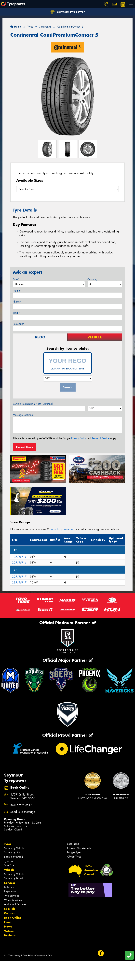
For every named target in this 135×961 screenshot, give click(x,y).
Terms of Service (100, 438)
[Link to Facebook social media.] (101, 953)
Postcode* (18, 324)
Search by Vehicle (14, 848)
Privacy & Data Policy (23, 955)
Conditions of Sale (43, 955)
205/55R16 (19, 562)
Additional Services (15, 904)
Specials (9, 909)
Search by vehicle (61, 529)
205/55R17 (19, 576)
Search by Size (12, 852)
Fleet (7, 922)
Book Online (12, 917)
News (8, 926)
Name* (17, 290)
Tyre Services (11, 895)
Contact (9, 913)
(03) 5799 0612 (21, 805)
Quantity (92, 279)
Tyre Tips (9, 865)
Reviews (10, 935)
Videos (9, 931)
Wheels (9, 870)
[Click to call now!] (106, 4)
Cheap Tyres (74, 856)
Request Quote (24, 447)
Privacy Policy (78, 438)
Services (9, 883)
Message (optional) (23, 415)
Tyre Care (9, 861)
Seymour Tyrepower (70, 12)
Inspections (10, 891)
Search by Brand (13, 857)
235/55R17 (19, 582)
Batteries (9, 887)
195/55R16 (19, 556)
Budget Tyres (74, 852)
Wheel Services (13, 900)
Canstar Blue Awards (79, 848)
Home (17, 26)
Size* (16, 279)
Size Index (73, 843)
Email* (17, 313)
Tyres (7, 844)
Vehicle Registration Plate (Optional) (33, 404)
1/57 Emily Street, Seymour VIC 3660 (22, 796)
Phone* (17, 301)
